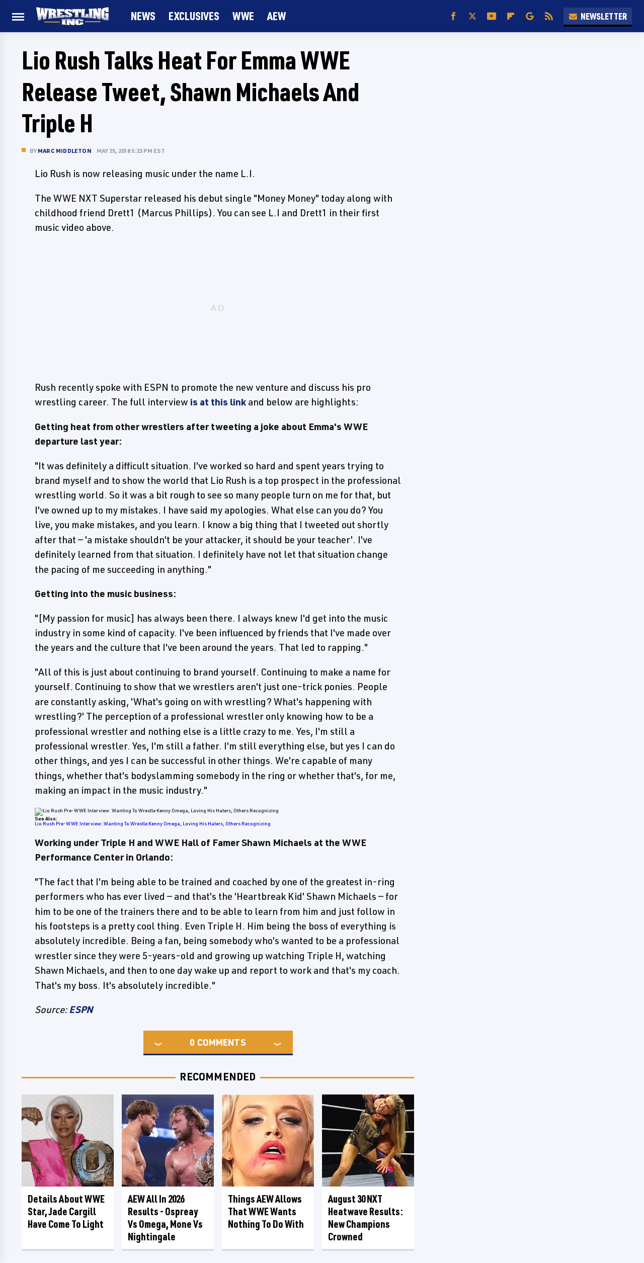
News (143, 16)
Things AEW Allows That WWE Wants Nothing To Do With (266, 1211)
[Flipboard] (510, 16)
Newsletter (604, 16)
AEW (276, 16)
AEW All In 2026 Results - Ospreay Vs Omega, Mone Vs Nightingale (165, 1218)
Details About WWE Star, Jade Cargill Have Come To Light (66, 1211)
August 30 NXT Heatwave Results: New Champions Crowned (365, 1218)
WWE (243, 16)
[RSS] (548, 16)
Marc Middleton (65, 150)
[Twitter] (472, 16)
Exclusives (194, 16)
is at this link (218, 402)
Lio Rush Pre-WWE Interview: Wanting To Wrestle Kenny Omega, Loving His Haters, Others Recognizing (153, 823)
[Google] (529, 16)
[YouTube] (491, 16)
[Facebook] (453, 16)
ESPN (81, 1009)
